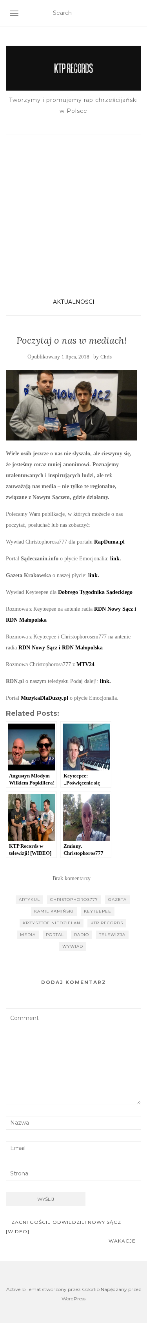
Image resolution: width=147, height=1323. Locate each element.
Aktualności (73, 301)
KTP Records (107, 922)
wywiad (72, 946)
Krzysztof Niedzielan (51, 922)
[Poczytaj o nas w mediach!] (71, 405)
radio (81, 934)
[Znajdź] (136, 13)
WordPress (73, 1299)
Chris (106, 357)
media (28, 934)
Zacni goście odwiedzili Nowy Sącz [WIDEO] (63, 1226)
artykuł (29, 899)
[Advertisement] (73, 215)
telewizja (112, 934)
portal (55, 934)
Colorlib (91, 1289)
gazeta (117, 899)
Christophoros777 (74, 899)
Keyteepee (97, 911)
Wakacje (123, 1241)
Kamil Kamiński (54, 911)
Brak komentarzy (72, 878)
